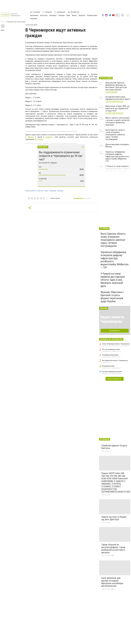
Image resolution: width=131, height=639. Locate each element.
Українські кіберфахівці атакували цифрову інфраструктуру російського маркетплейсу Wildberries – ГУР (117, 156)
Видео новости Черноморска (112, 319)
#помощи (60, 191)
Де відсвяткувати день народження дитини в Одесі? (117, 98)
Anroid (40, 139)
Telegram (31, 137)
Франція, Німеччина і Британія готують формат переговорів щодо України (112, 297)
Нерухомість (52, 15)
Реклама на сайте (92, 15)
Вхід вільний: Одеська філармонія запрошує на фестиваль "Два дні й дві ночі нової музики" (116, 86)
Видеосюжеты (34, 15)
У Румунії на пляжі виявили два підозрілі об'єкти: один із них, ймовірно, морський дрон (117, 169)
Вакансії (74, 15)
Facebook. (48, 137)
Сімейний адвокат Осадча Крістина (114, 447)
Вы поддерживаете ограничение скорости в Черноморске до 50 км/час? (61, 155)
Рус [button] (117, 15)
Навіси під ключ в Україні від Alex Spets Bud (113, 518)
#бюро (46, 191)
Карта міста (82, 15)
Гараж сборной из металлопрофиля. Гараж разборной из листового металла (113, 548)
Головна (36, 12)
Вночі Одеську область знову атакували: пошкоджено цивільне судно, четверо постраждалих (115, 134)
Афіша (68, 15)
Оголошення (33, 18)
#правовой (53, 191)
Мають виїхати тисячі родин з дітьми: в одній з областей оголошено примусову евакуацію (117, 121)
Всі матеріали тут (114, 331)
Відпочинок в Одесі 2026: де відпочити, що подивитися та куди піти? (117, 108)
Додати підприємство (114, 379)
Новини (48, 12)
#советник (40, 191)
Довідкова (61, 15)
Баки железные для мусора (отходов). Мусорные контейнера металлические (112, 582)
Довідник (61, 12)
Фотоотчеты (43, 15)
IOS (35, 139)
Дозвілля (74, 12)
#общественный (30, 191)
